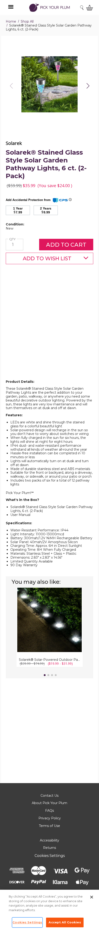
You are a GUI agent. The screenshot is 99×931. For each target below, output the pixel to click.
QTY (13, 239)
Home (11, 21)
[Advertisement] (49, 329)
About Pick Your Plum (49, 803)
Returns (49, 848)
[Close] (92, 897)
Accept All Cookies (65, 922)
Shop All (27, 21)
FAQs (49, 810)
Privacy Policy (49, 818)
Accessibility (49, 840)
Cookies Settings (50, 855)
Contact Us (49, 795)
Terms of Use (49, 826)
